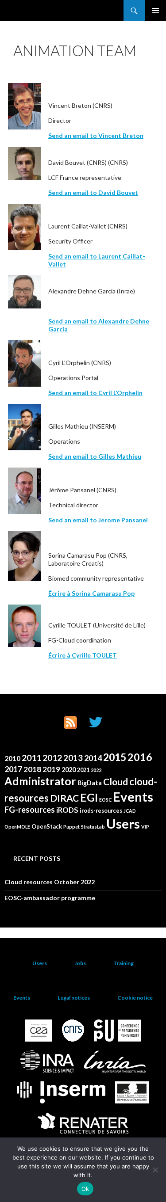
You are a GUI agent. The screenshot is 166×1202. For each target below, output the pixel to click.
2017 (13, 769)
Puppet (71, 826)
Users (123, 823)
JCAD (130, 811)
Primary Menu (155, 10)
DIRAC (64, 797)
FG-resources (29, 809)
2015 (114, 757)
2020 (69, 769)
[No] (155, 1169)
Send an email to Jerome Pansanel (98, 520)
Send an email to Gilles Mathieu (94, 456)
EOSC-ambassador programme (49, 898)
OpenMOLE (17, 826)
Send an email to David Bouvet (93, 192)
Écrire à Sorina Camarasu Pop (91, 593)
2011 (31, 758)
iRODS (67, 810)
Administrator (40, 781)
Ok (85, 1188)
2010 (12, 758)
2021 (83, 769)
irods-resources (101, 810)
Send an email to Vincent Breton (95, 135)
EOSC (105, 800)
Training (123, 963)
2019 (51, 769)
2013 (73, 758)
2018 (32, 769)
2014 (93, 758)
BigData (89, 783)
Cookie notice (135, 997)
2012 (52, 758)
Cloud (115, 781)
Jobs (80, 963)
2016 (139, 757)
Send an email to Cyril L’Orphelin (95, 392)
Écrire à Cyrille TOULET (82, 655)
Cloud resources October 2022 (49, 882)
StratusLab (93, 826)
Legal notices (74, 997)
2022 (96, 770)
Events (133, 796)
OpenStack (46, 826)
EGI (89, 797)
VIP (145, 826)
